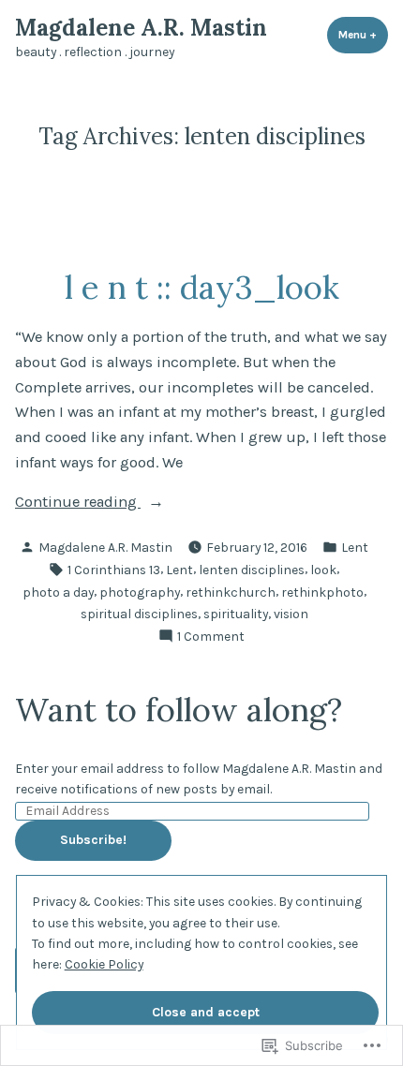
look (323, 569)
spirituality (235, 613)
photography (139, 592)
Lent (354, 547)
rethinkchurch (231, 592)
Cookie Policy (104, 963)
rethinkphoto (322, 592)
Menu (363, 34)
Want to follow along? (178, 709)
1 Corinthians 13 (113, 569)
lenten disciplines (252, 569)
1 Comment (211, 637)
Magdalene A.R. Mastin (141, 27)
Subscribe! (93, 839)
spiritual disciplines (139, 613)
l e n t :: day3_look (202, 286)
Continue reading (78, 503)
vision (291, 613)
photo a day (58, 592)
